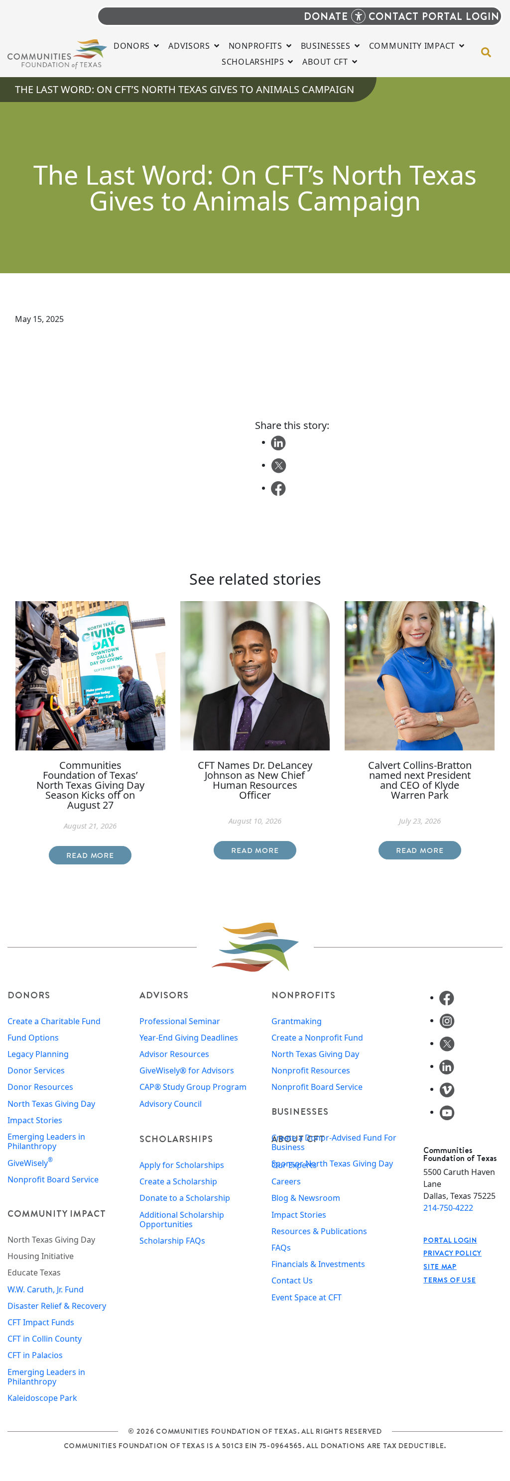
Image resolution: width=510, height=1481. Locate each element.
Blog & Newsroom (305, 1198)
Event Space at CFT (306, 1297)
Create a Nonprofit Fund (317, 1038)
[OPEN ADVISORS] (217, 46)
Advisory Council (170, 1104)
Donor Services (36, 1070)
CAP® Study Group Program (193, 1087)
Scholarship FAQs (172, 1241)
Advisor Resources (174, 1054)
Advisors (164, 995)
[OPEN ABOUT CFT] (355, 62)
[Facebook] (446, 997)
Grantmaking (296, 1021)
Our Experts (294, 1165)
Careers (286, 1181)
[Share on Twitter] (278, 464)
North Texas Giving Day (51, 1104)
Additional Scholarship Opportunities (181, 1219)
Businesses (300, 1111)
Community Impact (56, 1213)
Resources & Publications (319, 1231)
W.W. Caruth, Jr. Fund (45, 1289)
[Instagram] (447, 1020)
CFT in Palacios (35, 1355)
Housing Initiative (40, 1256)
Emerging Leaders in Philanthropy (46, 1141)
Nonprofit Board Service (53, 1179)
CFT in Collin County (44, 1339)
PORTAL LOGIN (461, 16)
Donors (28, 995)
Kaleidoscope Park (42, 1398)
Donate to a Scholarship (184, 1198)
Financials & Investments (318, 1264)
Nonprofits (303, 995)
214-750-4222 (448, 1207)
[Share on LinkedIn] (278, 441)
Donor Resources (40, 1087)
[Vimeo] (447, 1088)
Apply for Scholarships (181, 1165)
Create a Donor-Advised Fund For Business (333, 1142)
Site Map (440, 1266)
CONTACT (394, 16)
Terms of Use (449, 1280)
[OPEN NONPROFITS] (289, 46)
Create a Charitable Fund (54, 1021)
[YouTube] (447, 1111)
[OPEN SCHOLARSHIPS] (290, 62)
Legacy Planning (38, 1054)
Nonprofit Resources (310, 1070)
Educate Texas (34, 1272)
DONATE (326, 16)
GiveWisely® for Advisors (186, 1070)
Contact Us (292, 1280)
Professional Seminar (179, 1021)
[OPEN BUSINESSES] (357, 46)
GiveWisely (30, 1163)
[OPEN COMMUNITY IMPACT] (462, 46)
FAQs (281, 1248)
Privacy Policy (452, 1253)
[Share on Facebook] (278, 487)
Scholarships (176, 1139)
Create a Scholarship (178, 1181)
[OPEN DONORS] (156, 46)
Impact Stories (34, 1120)
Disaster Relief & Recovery (56, 1306)
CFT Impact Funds (40, 1322)
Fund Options (33, 1038)
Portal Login (450, 1240)
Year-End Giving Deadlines (188, 1038)
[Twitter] (447, 1043)
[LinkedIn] (446, 1065)
